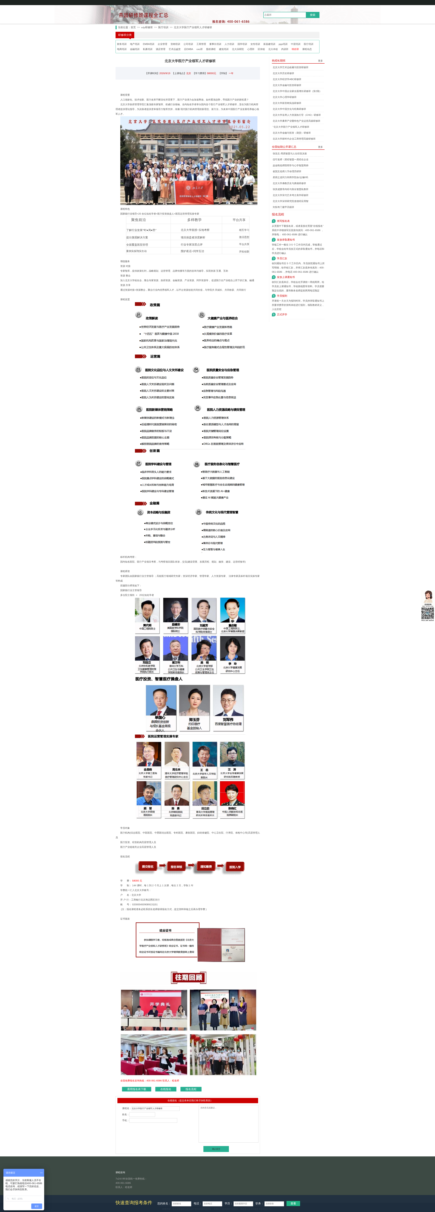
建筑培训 (224, 49)
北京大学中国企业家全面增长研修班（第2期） (297, 91)
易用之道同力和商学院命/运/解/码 (290, 177)
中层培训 (295, 44)
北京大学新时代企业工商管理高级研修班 (294, 138)
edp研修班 (147, 27)
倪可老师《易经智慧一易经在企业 (290, 159)
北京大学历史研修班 (283, 73)
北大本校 (273, 49)
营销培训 (175, 44)
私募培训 (147, 49)
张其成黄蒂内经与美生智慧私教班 (290, 189)
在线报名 (165, 1089)
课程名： (127, 1108)
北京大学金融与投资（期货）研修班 (292, 132)
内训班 (284, 49)
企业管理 (162, 44)
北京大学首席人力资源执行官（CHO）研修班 (297, 115)
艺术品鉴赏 (175, 49)
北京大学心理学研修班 (285, 97)
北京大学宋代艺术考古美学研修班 (290, 195)
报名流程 (191, 1089)
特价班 (295, 49)
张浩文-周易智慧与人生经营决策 (290, 153)
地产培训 (135, 44)
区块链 (261, 49)
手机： (125, 1120)
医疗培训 (163, 27)
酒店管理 (160, 49)
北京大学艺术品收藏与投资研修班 (290, 67)
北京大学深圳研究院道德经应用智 (290, 201)
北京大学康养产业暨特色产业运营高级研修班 (296, 121)
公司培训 (188, 44)
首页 (133, 27)
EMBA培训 (148, 44)
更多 (320, 60)
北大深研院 (238, 49)
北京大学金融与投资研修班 (287, 85)
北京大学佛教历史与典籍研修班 (289, 183)
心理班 (250, 49)
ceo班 (199, 49)
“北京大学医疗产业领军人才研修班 (291, 126)
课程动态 (307, 49)
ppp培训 (283, 44)
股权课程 (211, 49)
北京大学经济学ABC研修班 (287, 79)
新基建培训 (269, 44)
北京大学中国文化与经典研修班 (289, 109)
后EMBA (188, 49)
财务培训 (122, 44)
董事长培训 (215, 44)
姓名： (125, 1114)
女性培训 (255, 44)
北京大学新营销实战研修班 (287, 103)
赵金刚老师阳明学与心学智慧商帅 (290, 165)
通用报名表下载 (136, 1089)
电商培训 (122, 49)
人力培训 (229, 44)
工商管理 (201, 44)
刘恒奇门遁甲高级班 (283, 207)
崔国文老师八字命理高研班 (287, 171)
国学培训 (242, 44)
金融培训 (135, 49)
